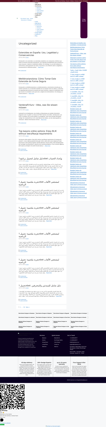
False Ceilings (40, 10)
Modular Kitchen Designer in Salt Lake (61, 327)
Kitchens (39, 9)
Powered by (5, 423)
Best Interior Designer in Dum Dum (62, 317)
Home (36, 21)
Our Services (38, 6)
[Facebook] (20, 379)
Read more (40, 67)
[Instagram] (32, 379)
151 (24, 307)
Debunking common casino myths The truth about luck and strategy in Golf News (78, 59)
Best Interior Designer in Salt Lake (44, 317)
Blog (36, 17)
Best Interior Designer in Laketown (27, 317)
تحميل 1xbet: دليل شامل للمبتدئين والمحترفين (40, 285)
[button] (56, 20)
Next (28, 307)
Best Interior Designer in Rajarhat (44, 313)
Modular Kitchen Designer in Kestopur (25, 327)
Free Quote (84, 20)
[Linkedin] (36, 379)
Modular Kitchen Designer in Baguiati (77, 322)
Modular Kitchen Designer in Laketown (42, 327)
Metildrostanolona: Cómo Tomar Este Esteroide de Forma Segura (37, 80)
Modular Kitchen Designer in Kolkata (42, 322)
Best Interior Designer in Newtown (26, 313)
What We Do (38, 23)
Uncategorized (23, 70)
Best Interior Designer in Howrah (78, 317)
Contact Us (37, 15)
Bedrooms (39, 7)
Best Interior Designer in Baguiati (61, 313)
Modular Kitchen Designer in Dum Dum (79, 327)
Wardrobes (39, 31)
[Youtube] (28, 379)
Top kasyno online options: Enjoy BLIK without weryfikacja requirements (38, 132)
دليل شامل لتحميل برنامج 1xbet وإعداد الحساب (40, 158)
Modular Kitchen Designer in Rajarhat (60, 322)
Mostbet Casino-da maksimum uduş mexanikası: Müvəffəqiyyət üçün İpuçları (78, 110)
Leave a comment (23, 150)
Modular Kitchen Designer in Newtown (25, 322)
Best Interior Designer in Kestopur (79, 313)
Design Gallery (38, 32)
